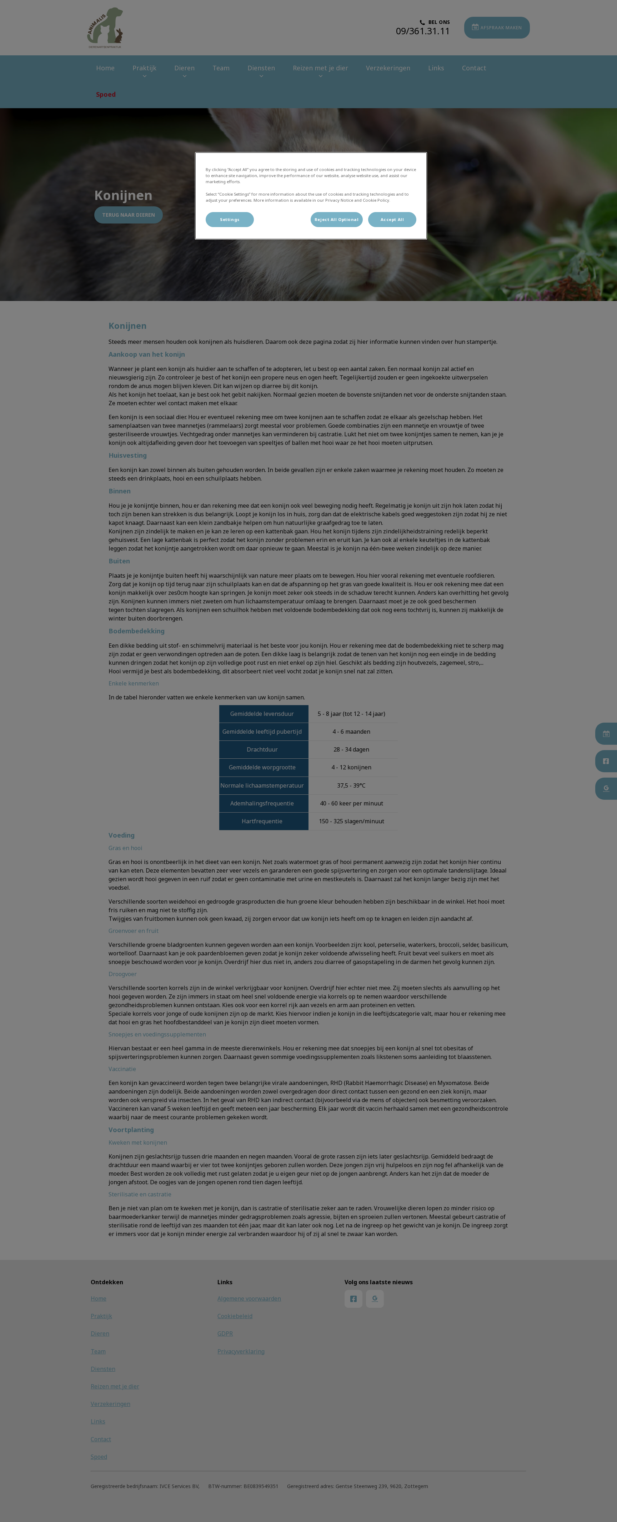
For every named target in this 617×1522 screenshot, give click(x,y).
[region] (311, 195)
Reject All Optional (337, 219)
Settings (230, 219)
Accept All (392, 219)
